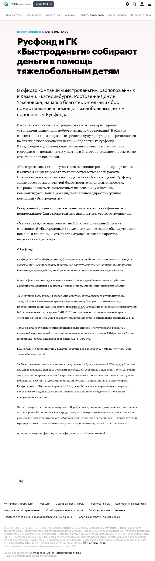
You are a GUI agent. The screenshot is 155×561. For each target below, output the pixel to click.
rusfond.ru (78, 307)
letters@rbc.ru (97, 542)
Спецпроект (33, 14)
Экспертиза (52, 14)
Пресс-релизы (116, 14)
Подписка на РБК (99, 503)
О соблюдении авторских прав (64, 510)
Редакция (44, 503)
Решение (69, 14)
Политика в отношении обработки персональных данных (38, 516)
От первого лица (140, 14)
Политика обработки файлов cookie (99, 516)
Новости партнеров (91, 14)
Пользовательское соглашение (107, 510)
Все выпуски (14, 14)
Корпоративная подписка (130, 503)
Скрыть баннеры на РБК (70, 503)
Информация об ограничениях (22, 510)
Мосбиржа (39, 552)
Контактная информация (18, 503)
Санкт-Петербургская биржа (64, 552)
